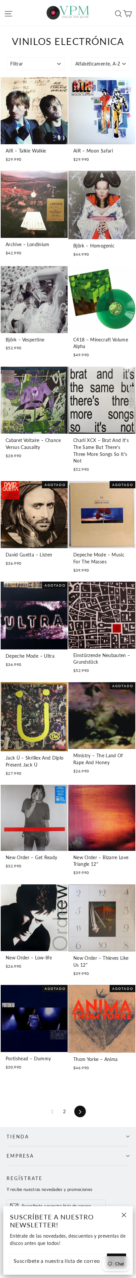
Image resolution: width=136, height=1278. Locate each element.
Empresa (20, 1156)
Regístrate (25, 1178)
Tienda (18, 1136)
